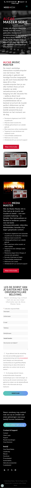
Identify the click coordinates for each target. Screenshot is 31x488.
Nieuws (5, 454)
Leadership (6, 451)
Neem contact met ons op (15, 425)
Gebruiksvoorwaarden (10, 463)
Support (21, 2)
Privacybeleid (7, 458)
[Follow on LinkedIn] (4, 470)
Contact (5, 433)
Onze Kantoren (7, 442)
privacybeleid (23, 358)
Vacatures (6, 456)
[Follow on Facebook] (8, 470)
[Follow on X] (11, 470)
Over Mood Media (8, 449)
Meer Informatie (11, 147)
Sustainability (7, 460)
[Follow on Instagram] (15, 470)
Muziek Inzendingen (9, 440)
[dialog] (2, 485)
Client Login (15, 3)
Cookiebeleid (7, 465)
